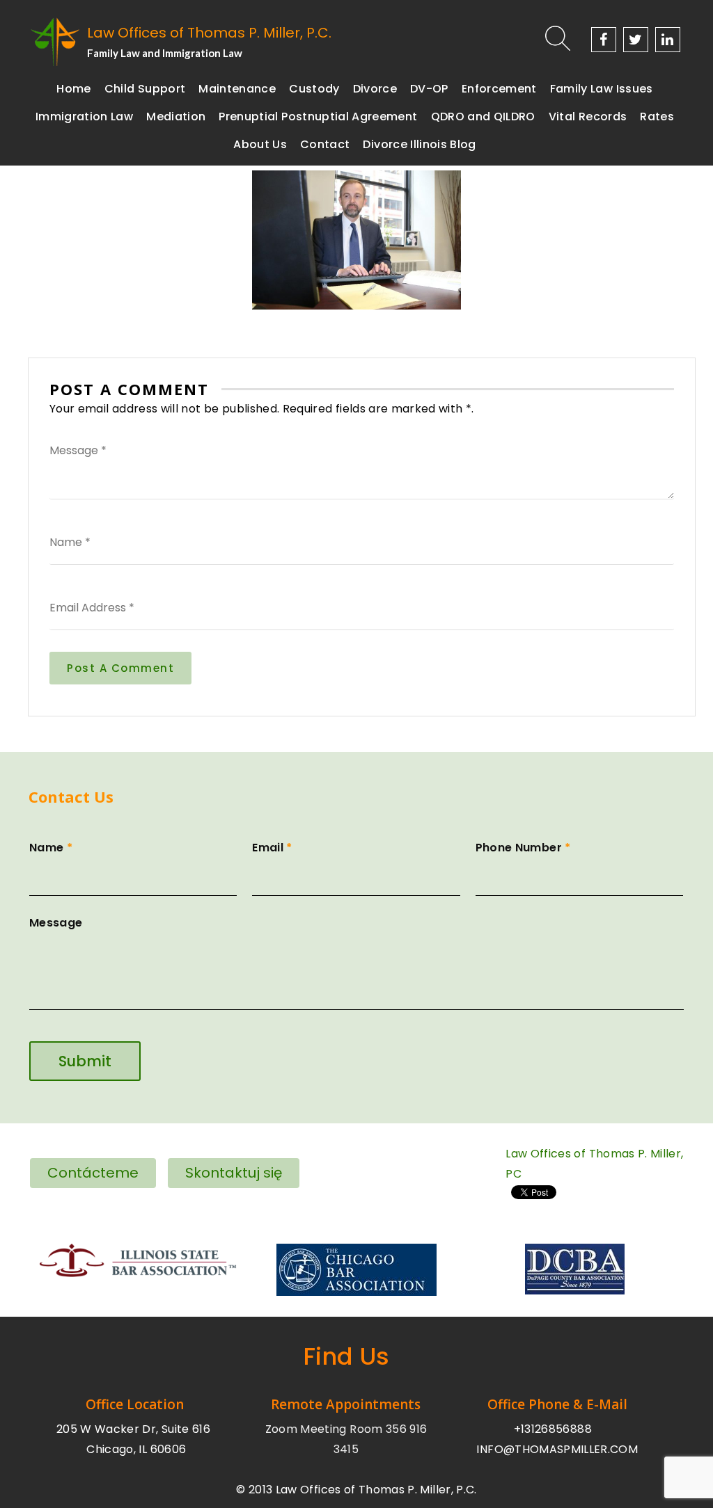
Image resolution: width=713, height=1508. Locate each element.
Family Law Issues (601, 89)
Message (55, 923)
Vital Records (588, 117)
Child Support (145, 89)
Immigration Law (84, 117)
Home (73, 89)
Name (50, 848)
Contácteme (93, 1172)
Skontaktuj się (233, 1172)
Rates (657, 117)
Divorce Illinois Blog (419, 144)
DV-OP (429, 89)
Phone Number (523, 848)
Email (272, 848)
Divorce (375, 89)
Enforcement (499, 89)
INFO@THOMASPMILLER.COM (557, 1449)
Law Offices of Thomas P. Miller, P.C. (209, 32)
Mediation (175, 117)
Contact (325, 144)
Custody (314, 89)
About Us (260, 144)
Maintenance (237, 89)
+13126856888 (553, 1429)
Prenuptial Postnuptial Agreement (318, 117)
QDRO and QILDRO (483, 117)
